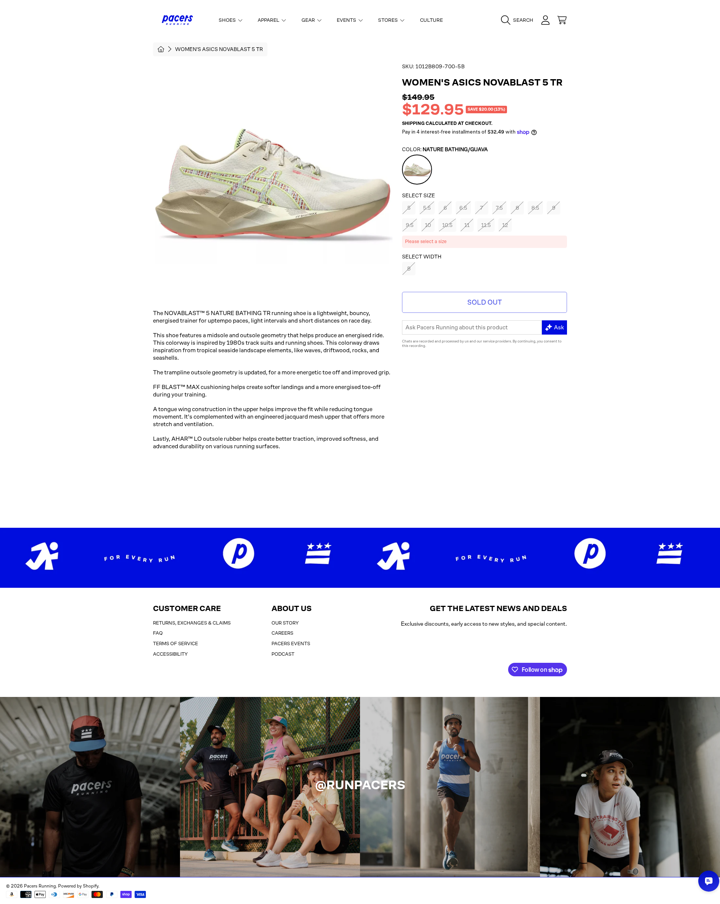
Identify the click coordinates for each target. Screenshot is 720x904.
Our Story (285, 623)
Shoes (228, 20)
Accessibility (170, 654)
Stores (388, 20)
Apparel (269, 20)
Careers (282, 633)
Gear (309, 20)
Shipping (413, 123)
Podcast (283, 654)
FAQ (158, 633)
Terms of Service (175, 643)
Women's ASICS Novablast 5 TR (219, 49)
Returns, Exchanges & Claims (192, 623)
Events (347, 20)
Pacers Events (291, 643)
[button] (519, 20)
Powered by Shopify (78, 886)
